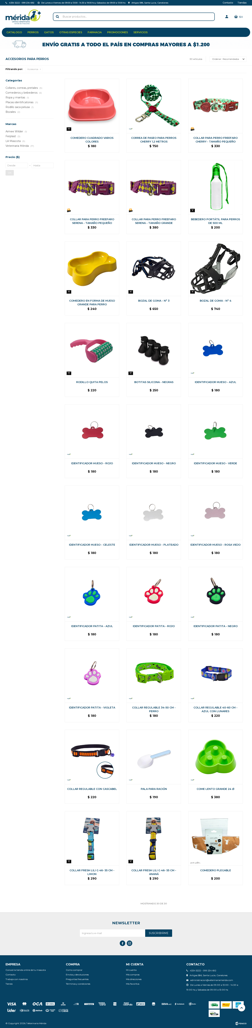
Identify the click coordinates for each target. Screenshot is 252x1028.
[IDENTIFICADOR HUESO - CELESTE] (92, 512)
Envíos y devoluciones (77, 974)
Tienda (9, 983)
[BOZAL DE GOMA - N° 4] (215, 268)
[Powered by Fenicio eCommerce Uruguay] (240, 1023)
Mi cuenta (131, 970)
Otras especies (70, 32)
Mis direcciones (133, 979)
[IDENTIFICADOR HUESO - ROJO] (92, 431)
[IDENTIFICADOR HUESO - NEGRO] (154, 431)
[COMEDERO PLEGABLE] (215, 838)
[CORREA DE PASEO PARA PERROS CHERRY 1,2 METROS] (154, 106)
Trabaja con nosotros (17, 979)
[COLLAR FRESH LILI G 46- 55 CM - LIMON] (92, 838)
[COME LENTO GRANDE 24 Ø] (215, 757)
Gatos (49, 32)
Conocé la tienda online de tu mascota (26, 970)
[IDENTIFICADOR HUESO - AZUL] (215, 350)
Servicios (140, 32)
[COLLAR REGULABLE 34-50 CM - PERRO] (154, 675)
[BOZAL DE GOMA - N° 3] (154, 268)
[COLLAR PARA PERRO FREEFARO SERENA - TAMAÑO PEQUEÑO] (92, 187)
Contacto (228, 2)
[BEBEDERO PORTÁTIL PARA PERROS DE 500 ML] (215, 187)
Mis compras (132, 974)
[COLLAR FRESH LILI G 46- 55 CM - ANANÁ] (154, 838)
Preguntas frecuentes (77, 979)
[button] (57, 17)
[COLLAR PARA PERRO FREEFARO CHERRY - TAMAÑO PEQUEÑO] (215, 106)
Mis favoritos (132, 983)
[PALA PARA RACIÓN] (154, 757)
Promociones (117, 32)
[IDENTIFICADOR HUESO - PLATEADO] (154, 512)
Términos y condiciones (78, 983)
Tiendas (241, 2)
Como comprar (74, 970)
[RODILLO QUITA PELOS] (92, 350)
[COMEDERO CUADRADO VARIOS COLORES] (92, 106)
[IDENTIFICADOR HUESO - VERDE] (215, 431)
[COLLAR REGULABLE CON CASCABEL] (92, 757)
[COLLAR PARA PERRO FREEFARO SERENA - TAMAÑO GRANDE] (154, 187)
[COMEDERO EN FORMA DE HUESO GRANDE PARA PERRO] (92, 268)
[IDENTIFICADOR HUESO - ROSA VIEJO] (215, 512)
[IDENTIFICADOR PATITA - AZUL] (92, 594)
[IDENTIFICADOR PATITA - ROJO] (154, 594)
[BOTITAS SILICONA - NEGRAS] (154, 350)
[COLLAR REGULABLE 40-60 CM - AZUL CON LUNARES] (215, 675)
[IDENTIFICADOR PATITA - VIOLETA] (92, 675)
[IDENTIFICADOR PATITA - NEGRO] (215, 594)
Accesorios (32, 69)
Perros (33, 32)
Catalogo (14, 32)
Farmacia (95, 32)
